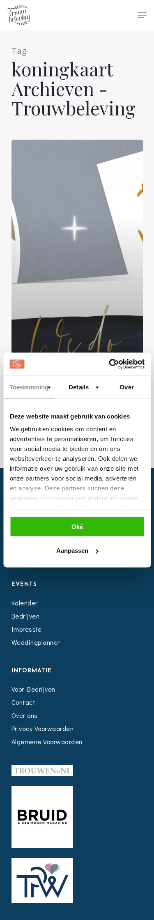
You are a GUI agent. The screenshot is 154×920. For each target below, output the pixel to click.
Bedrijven (25, 616)
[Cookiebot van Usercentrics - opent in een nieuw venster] (110, 364)
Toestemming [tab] (28, 386)
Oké (77, 526)
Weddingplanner (35, 642)
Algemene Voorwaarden (47, 741)
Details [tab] (79, 386)
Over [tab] (126, 386)
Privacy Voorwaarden (42, 728)
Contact (23, 702)
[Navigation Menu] (142, 15)
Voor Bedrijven (33, 689)
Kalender (24, 602)
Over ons (24, 715)
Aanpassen (72, 550)
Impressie (26, 629)
